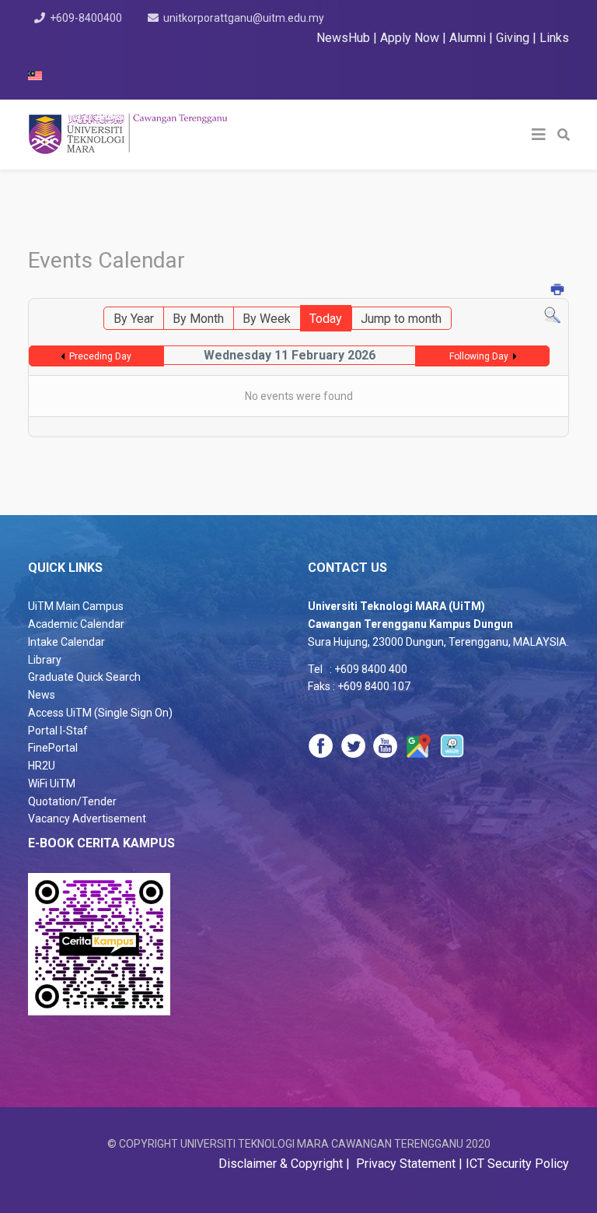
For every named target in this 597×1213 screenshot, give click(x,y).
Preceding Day (100, 356)
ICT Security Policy (517, 1163)
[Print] (558, 290)
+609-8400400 (86, 18)
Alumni (469, 37)
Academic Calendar (76, 624)
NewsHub (343, 37)
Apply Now (409, 37)
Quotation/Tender (72, 801)
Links (554, 37)
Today (325, 318)
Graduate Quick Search (84, 677)
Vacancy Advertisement (87, 818)
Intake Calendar (66, 642)
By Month (198, 318)
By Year (133, 318)
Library (44, 660)
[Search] (552, 315)
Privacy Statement (404, 1163)
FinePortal (53, 747)
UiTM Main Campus (76, 606)
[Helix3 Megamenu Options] (539, 135)
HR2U (41, 765)
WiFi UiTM (51, 783)
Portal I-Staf (58, 730)
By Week (267, 318)
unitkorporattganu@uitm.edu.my (243, 18)
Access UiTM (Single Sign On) (100, 712)
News (41, 695)
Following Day (478, 356)
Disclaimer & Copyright (282, 1163)
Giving (512, 37)
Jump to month (401, 318)
